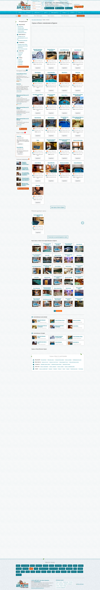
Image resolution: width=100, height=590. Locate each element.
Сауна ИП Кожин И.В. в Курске (57, 299)
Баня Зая (38, 185)
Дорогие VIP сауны (66, 364)
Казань (75, 565)
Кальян (67, 368)
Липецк (36, 568)
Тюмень (57, 571)
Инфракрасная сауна (22, 32)
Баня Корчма (38, 117)
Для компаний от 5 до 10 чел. (22, 38)
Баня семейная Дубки (79, 288)
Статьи (57, 585)
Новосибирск (69, 568)
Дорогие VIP (20, 47)
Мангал (59, 368)
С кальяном (20, 64)
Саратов (38, 571)
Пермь (18, 571)
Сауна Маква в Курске (68, 299)
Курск (31, 568)
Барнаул (32, 565)
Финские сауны (21, 28)
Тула (53, 571)
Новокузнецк (61, 568)
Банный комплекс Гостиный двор (37, 50)
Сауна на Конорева (77, 140)
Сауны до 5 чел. (45, 362)
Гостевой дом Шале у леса (38, 95)
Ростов (22, 571)
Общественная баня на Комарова (64, 140)
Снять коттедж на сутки (22, 48)
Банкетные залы (74, 368)
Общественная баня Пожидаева (78, 95)
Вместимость (53, 12)
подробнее (38, 67)
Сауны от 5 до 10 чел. (53, 362)
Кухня (64, 368)
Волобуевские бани (47, 299)
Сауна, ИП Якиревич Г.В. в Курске (36, 255)
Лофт (38, 140)
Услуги (71, 12)
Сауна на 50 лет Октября (58, 244)
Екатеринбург (58, 565)
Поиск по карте (60, 8)
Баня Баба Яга (20, 147)
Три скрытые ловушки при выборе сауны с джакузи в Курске (25, 169)
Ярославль (19, 574)
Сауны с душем (60, 366)
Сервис (63, 12)
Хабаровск (74, 571)
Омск (75, 568)
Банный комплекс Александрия (51, 140)
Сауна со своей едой (43, 368)
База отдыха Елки (58, 288)
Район (19, 12)
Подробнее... (20, 144)
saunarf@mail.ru (37, 581)
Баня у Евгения (58, 255)
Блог (57, 583)
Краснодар (19, 568)
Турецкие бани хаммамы (23, 29)
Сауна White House (64, 49)
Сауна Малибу (79, 244)
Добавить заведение (68, 583)
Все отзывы (23, 128)
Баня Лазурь (68, 288)
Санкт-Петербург (25, 565)
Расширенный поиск (24, 66)
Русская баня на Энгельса (51, 50)
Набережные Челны (44, 568)
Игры (78, 12)
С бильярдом (20, 61)
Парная (27, 12)
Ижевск (64, 565)
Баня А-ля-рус (68, 266)
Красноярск (25, 568)
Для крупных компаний (22, 40)
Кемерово (81, 565)
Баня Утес (18, 83)
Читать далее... (19, 79)
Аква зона (36, 12)
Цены (44, 12)
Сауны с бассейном (44, 366)
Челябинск (80, 571)
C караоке (20, 59)
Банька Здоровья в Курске (58, 277)
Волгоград (46, 565)
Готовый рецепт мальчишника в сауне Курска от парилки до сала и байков (26, 180)
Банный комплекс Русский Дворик (47, 288)
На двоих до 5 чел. (21, 36)
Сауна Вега (36, 277)
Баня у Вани (64, 95)
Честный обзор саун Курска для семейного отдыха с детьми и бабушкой (26, 175)
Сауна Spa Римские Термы (38, 215)
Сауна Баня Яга (51, 72)
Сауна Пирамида (36, 288)
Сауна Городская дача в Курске (36, 299)
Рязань (27, 571)
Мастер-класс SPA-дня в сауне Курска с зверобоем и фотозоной (25, 185)
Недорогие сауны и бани (23, 45)
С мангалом (20, 62)
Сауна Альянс (36, 244)
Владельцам (69, 8)
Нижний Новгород (53, 568)
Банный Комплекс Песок (68, 255)
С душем (19, 55)
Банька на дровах (64, 162)
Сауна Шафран (58, 266)
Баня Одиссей (77, 49)
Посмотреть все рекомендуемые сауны (57, 237)
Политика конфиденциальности (37, 588)
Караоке (50, 368)
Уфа (69, 571)
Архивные (61, 583)
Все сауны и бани (49, 8)
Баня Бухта (64, 72)
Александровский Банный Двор (68, 244)
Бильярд (55, 368)
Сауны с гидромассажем (69, 366)
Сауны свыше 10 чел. (63, 362)
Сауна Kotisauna (78, 162)
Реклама (70, 582)
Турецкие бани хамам (59, 359)
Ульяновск (64, 571)
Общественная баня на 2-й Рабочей (22, 95)
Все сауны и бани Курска (37, 19)
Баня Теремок (51, 117)
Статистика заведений (60, 587)
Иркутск (70, 565)
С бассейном (20, 52)
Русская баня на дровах (64, 118)
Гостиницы (81, 368)
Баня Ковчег (79, 255)
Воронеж (51, 565)
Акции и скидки (63, 585)
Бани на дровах (21, 31)
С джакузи (20, 54)
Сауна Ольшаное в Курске (79, 277)
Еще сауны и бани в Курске (57, 207)
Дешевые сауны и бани (22, 44)
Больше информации (23, 188)
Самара (32, 571)
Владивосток (38, 565)
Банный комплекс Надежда (47, 244)
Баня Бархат (38, 72)
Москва (18, 565)
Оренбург (80, 568)
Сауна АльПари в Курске (79, 266)
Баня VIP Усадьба (68, 277)
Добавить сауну (79, 6)
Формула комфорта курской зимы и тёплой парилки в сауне (26, 164)
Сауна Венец (38, 162)
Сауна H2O (47, 255)
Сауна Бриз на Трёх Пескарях (47, 266)
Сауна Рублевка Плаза (21, 73)
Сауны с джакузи (52, 366)
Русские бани (20, 26)
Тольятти (44, 571)
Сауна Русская (47, 277)
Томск (49, 571)
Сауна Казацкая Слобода (51, 95)
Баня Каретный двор (36, 266)
